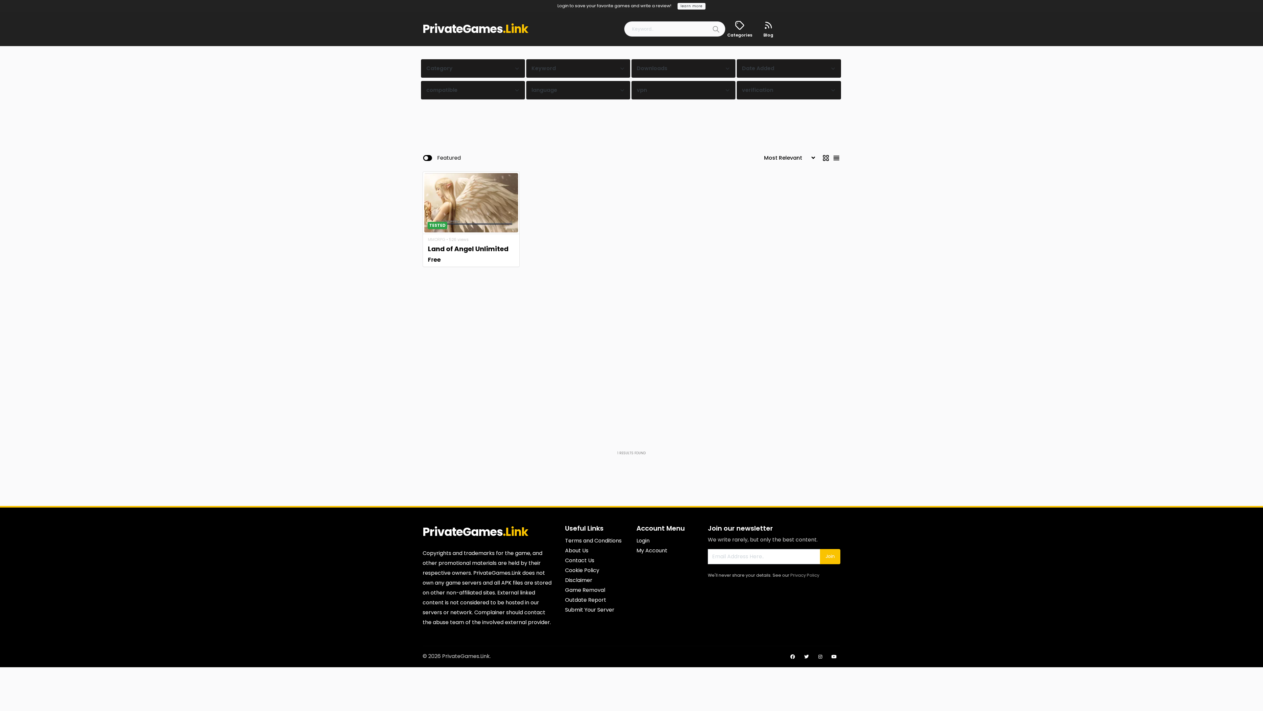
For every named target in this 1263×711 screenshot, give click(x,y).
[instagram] (820, 656)
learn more (692, 6)
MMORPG (436, 239)
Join (830, 556)
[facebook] (792, 656)
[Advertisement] (631, 120)
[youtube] (834, 656)
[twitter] (806, 656)
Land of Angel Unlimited (468, 248)
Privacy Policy (804, 575)
